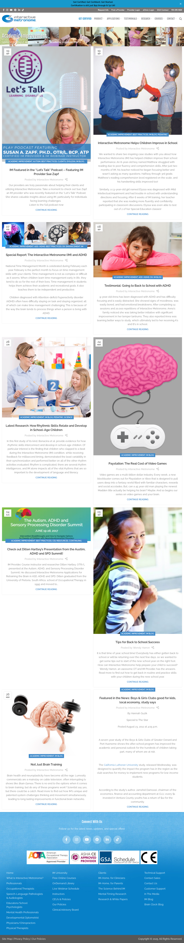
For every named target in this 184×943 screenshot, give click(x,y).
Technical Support (154, 872)
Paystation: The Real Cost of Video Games (138, 463)
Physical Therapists (17, 928)
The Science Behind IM (111, 888)
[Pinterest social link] (15, 10)
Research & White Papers (113, 899)
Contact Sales (152, 878)
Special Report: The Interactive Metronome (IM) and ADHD (46, 255)
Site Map (7, 938)
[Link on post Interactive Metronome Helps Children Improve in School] (137, 90)
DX (63, 246)
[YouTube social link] (11, 10)
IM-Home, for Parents (110, 883)
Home (5, 42)
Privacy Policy (22, 938)
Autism (36, 161)
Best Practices (49, 161)
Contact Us (150, 883)
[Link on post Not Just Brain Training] (46, 723)
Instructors (58, 894)
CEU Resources (60, 541)
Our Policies (59, 904)
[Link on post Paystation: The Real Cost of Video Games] (137, 396)
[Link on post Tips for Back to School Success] (137, 570)
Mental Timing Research (112, 894)
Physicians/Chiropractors (20, 922)
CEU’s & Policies (61, 899)
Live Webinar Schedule (65, 888)
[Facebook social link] (3, 10)
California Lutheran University (121, 764)
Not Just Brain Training (46, 764)
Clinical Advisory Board (65, 909)
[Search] (180, 19)
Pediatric (162, 134)
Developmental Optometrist (22, 917)
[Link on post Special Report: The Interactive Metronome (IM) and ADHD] (46, 234)
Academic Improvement (20, 161)
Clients (62, 161)
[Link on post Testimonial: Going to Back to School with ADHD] (137, 250)
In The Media (151, 894)
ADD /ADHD (39, 246)
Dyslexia (71, 161)
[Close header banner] (180, 3)
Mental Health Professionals (22, 912)
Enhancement (73, 246)
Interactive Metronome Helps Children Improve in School (137, 143)
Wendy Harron (141, 647)
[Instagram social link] (7, 10)
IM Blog (17, 42)
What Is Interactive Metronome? (24, 878)
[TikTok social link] (23, 10)
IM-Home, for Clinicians (111, 878)
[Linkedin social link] (19, 10)
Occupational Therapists (20, 888)
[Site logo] (19, 18)
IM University (59, 872)
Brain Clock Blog (153, 904)
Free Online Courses (64, 878)
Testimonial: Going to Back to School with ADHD (137, 285)
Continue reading (46, 210)
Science (68, 417)
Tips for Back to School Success (137, 642)
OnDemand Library (63, 883)
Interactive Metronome (50, 179)
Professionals (14, 883)
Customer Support (154, 888)
